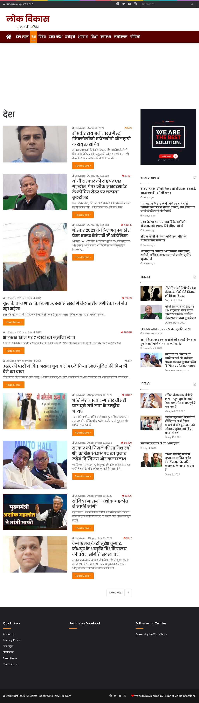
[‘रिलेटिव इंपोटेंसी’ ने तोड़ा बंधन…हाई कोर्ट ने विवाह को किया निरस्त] (151, 293)
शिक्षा (94, 37)
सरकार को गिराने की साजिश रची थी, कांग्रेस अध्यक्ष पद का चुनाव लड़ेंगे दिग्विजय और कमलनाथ (101, 453)
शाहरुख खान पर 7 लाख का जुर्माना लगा (39, 337)
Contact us (10, 664)
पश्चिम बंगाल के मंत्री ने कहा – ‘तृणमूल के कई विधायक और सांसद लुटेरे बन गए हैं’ (180, 401)
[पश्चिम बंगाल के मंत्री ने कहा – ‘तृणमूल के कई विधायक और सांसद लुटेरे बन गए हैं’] (151, 400)
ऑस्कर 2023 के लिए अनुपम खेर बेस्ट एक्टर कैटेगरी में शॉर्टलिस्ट (100, 233)
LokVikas (80, 128)
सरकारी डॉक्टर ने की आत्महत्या (160, 443)
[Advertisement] (99, 76)
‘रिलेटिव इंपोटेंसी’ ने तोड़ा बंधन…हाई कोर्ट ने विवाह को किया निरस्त (180, 292)
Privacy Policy (12, 640)
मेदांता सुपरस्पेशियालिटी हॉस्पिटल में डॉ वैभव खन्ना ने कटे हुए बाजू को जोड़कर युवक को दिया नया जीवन (180, 424)
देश (33, 37)
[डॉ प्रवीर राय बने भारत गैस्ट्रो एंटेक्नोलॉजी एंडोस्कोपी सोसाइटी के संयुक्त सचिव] (35, 144)
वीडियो (135, 37)
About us (9, 634)
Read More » (83, 166)
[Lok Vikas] (27, 21)
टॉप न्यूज (22, 37)
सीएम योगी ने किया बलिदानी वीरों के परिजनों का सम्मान (164, 238)
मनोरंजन (120, 37)
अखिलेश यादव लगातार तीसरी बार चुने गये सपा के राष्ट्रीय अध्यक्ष (99, 406)
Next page (115, 592)
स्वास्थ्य (105, 37)
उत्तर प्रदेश (55, 37)
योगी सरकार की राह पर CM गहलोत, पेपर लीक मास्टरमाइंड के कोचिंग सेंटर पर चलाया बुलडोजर (99, 189)
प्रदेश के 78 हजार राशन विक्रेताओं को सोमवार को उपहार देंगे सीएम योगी (163, 224)
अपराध (83, 37)
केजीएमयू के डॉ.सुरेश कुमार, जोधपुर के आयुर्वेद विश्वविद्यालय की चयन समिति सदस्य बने (99, 549)
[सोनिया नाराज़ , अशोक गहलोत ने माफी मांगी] (35, 512)
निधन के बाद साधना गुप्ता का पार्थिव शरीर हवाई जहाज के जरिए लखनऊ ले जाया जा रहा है (179, 462)
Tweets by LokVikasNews (151, 634)
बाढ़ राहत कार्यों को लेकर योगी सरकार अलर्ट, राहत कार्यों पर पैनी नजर (168, 191)
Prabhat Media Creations (180, 696)
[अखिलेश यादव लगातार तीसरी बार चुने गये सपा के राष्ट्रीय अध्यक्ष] (35, 411)
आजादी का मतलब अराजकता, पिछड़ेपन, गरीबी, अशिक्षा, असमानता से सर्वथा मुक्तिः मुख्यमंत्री (166, 255)
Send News (10, 658)
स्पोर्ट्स (70, 37)
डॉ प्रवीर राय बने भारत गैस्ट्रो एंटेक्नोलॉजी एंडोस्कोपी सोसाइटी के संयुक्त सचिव (101, 139)
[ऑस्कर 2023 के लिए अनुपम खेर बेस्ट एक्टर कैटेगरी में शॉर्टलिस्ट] (35, 257)
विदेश (42, 37)
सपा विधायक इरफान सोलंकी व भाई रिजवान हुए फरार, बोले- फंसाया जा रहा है (168, 342)
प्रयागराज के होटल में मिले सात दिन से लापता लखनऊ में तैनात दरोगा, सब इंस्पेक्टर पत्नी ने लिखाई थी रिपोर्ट (168, 207)
